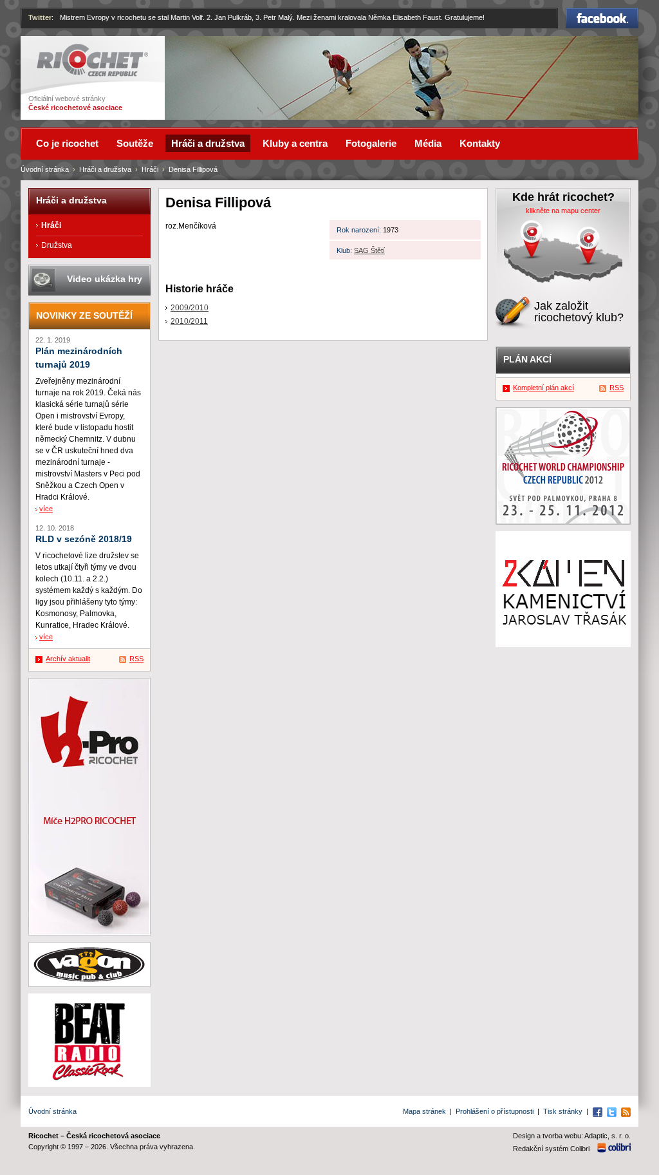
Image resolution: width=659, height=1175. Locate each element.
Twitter (39, 17)
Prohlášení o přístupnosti (495, 1111)
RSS (136, 659)
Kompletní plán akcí (543, 387)
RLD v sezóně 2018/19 (83, 539)
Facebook (602, 13)
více (46, 508)
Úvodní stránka (45, 169)
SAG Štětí (369, 250)
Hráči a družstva (105, 169)
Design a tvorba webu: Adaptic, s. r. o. (572, 1136)
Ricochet (53, 49)
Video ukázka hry (104, 279)
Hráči (150, 169)
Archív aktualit (68, 659)
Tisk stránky (562, 1111)
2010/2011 (189, 321)
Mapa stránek (424, 1111)
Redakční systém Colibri (551, 1148)
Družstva (56, 245)
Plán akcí (527, 359)
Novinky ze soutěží (84, 315)
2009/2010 (190, 307)
